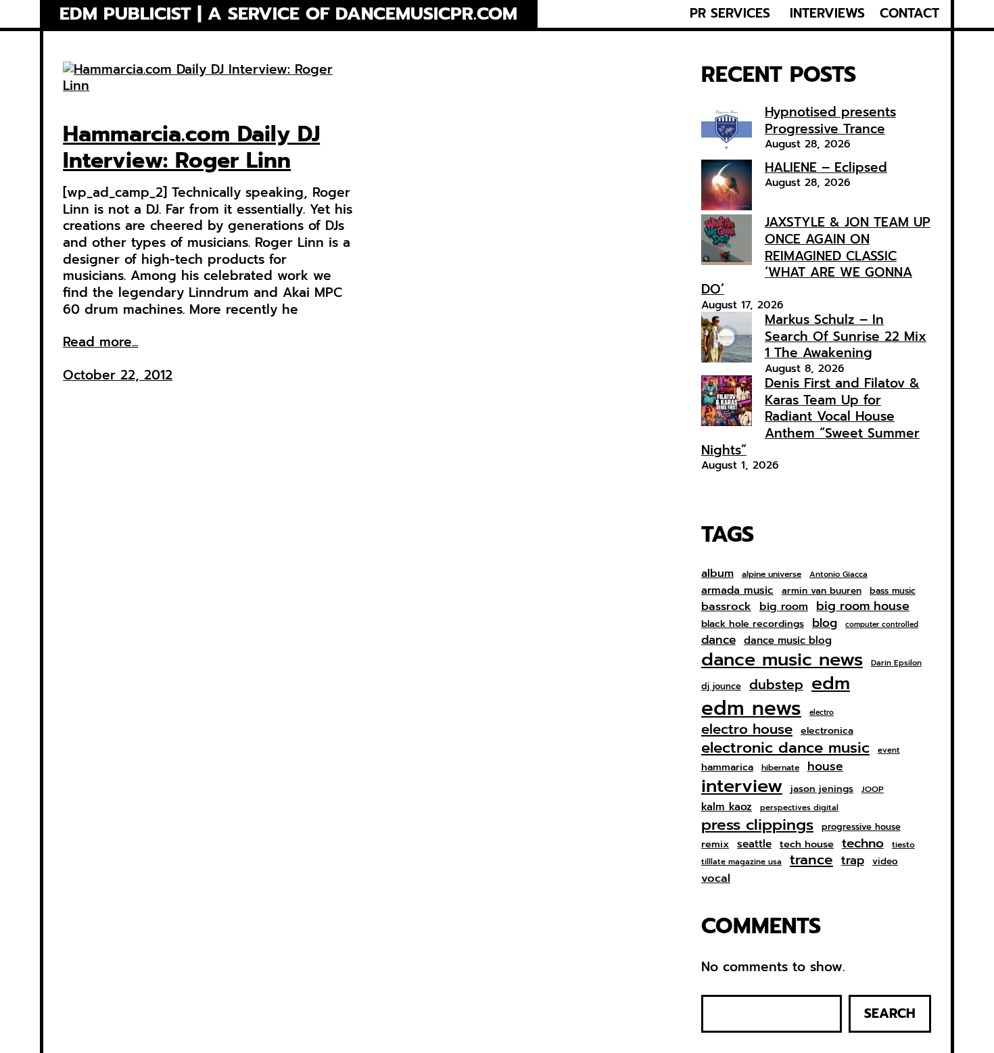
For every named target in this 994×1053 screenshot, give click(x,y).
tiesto (903, 845)
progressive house (861, 827)
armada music (737, 590)
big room (783, 607)
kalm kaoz (726, 807)
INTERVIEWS (827, 13)
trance (811, 860)
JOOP (872, 790)
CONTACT (909, 13)
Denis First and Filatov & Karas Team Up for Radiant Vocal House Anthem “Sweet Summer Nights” (810, 416)
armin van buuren (821, 591)
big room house (862, 606)
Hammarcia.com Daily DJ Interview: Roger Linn (191, 148)
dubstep (776, 684)
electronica (827, 731)
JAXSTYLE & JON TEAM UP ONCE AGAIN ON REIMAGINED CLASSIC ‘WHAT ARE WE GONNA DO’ (815, 255)
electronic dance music (785, 748)
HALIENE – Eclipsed (826, 167)
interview (741, 786)
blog (824, 623)
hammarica (727, 767)
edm (830, 683)
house (825, 766)
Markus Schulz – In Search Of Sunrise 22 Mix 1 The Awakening (845, 336)
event (889, 750)
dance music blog (788, 641)
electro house (746, 730)
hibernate (780, 768)
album (717, 573)
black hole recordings (752, 624)
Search (890, 1013)
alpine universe (771, 574)
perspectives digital (799, 808)
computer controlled (881, 625)
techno (863, 843)
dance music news (782, 660)
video (885, 862)
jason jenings (821, 789)
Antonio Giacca (838, 574)
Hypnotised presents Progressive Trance (830, 120)
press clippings (757, 825)
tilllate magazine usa (741, 862)
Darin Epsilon (896, 663)
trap (852, 860)
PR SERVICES (730, 13)
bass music (893, 591)
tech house (807, 844)
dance (718, 639)
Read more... (100, 342)
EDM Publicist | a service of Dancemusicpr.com (288, 13)
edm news (751, 708)
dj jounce (721, 687)
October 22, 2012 (117, 375)
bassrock (726, 606)
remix (715, 844)
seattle (754, 844)
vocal (715, 878)
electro (821, 713)
